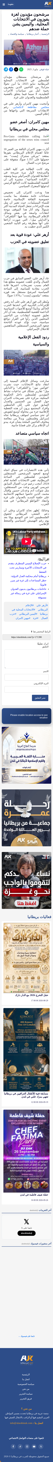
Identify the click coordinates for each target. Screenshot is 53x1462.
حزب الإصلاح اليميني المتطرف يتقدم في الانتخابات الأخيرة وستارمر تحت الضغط (27, 567)
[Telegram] (6, 69)
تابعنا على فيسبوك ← (26, 1336)
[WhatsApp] (21, 69)
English (10, 4)
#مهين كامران (23, 618)
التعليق (45, 646)
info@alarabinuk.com (21, 1423)
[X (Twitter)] (16, 69)
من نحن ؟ (26, 1408)
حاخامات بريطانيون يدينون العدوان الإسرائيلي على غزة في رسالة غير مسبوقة (28, 593)
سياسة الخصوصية (26, 1384)
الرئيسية (45, 34)
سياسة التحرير (26, 1394)
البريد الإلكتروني (41, 683)
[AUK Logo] (26, 1360)
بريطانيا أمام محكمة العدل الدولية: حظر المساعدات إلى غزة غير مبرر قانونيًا (28, 580)
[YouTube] (34, 1446)
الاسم (45, 671)
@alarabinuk (26, 1233)
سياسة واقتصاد (17, 34)
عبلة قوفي (44, 69)
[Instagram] (27, 1446)
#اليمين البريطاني (28, 613)
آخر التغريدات (40, 1210)
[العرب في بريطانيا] (48, 4)
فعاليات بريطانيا (39, 917)
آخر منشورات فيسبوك (36, 1243)
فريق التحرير (26, 1398)
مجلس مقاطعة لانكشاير (31, 107)
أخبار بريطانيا (33, 34)
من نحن (25, 1389)
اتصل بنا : (37, 1423)
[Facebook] (11, 69)
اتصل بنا (26, 1379)
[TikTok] (20, 1446)
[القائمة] (3, 4)
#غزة (35, 618)
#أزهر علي (42, 605)
